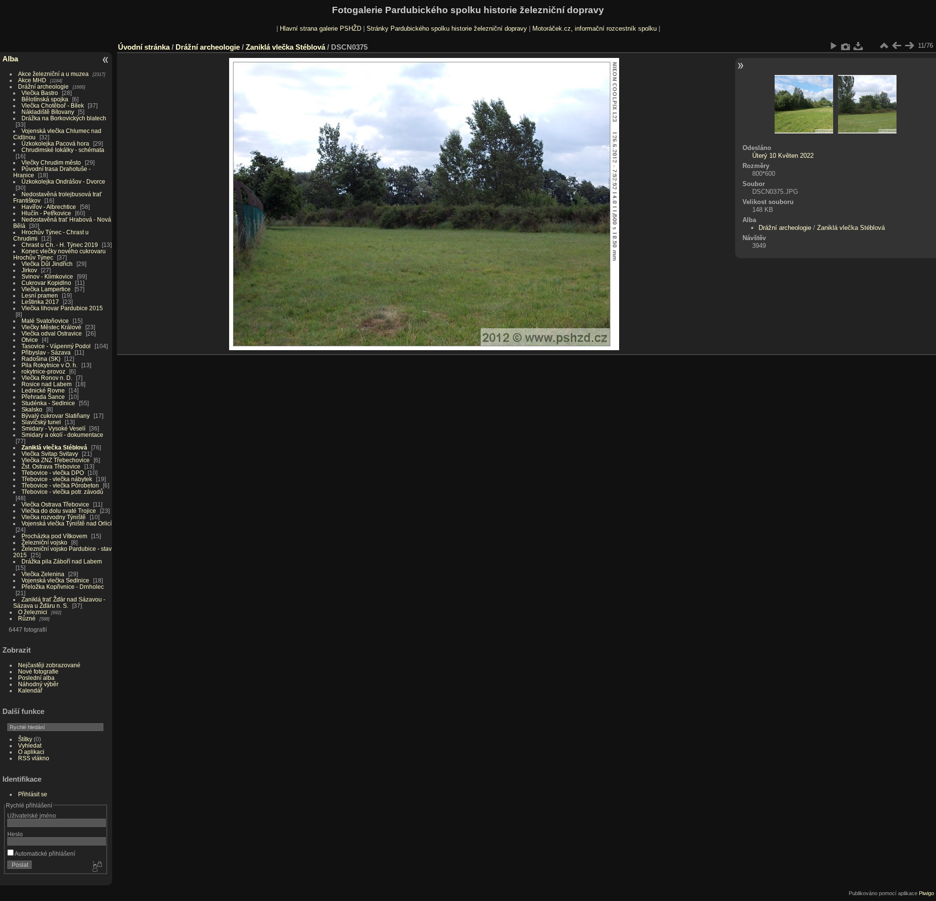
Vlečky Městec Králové (51, 327)
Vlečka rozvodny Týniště (53, 517)
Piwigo (926, 893)
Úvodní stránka (144, 47)
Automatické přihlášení (44, 853)
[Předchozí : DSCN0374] (896, 45)
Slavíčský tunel (41, 422)
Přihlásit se (32, 794)
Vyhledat (29, 745)
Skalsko (31, 409)
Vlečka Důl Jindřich (47, 264)
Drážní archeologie (43, 86)
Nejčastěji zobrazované (49, 665)
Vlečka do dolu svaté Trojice (58, 510)
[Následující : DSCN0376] (909, 45)
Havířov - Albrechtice (48, 207)
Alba (10, 59)
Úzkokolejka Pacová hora (55, 143)
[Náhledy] (884, 45)
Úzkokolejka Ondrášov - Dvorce (63, 181)
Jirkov (29, 270)
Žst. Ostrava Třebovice (50, 466)
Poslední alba (36, 678)
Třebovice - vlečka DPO (52, 472)
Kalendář (30, 690)
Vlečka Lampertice (46, 289)
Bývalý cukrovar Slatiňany (55, 416)
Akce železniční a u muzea (53, 74)
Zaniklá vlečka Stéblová (54, 447)
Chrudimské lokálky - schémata (62, 150)
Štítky (25, 739)
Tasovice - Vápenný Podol (56, 346)
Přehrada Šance (43, 397)
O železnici (32, 612)
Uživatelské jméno (31, 815)
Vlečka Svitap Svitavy (49, 453)
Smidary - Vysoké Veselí (53, 428)
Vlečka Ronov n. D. (46, 378)
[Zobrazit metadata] (845, 45)
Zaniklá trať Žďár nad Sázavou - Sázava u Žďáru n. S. (59, 602)
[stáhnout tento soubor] (858, 45)
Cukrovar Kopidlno (46, 283)
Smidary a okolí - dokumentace (62, 435)
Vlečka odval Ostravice (51, 333)
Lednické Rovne (43, 390)
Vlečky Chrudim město (51, 162)
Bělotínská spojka (44, 99)
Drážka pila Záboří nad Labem (61, 561)
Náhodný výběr (38, 684)
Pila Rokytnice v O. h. (49, 365)
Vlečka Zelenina (42, 574)
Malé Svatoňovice (45, 321)
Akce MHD (32, 80)
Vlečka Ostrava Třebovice (55, 504)
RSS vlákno (33, 758)
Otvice (29, 340)
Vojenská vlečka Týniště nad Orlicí (66, 523)
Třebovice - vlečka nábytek (56, 479)
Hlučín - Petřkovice (46, 213)
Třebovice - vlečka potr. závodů (62, 491)
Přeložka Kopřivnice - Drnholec (62, 586)
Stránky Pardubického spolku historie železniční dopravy (447, 28)
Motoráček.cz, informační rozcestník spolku (594, 28)
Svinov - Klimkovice (47, 276)
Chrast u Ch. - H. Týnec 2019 (59, 245)
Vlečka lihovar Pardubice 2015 (62, 308)
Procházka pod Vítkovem (54, 536)
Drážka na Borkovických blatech (63, 118)
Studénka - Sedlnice (48, 403)
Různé (27, 618)
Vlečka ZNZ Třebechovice (55, 460)
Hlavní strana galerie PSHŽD (320, 28)
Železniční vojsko (45, 542)
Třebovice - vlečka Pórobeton (60, 485)
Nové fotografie (38, 671)
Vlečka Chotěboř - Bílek (52, 105)
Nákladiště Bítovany (47, 112)
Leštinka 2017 (40, 302)
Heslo (15, 834)
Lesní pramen (39, 295)
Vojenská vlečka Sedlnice (55, 580)
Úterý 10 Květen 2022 (783, 155)
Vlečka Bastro (39, 93)
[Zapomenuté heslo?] (96, 867)
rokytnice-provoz (43, 371)
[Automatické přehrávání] (833, 45)
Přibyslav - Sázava (46, 352)
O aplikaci (31, 752)
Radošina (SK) (40, 359)
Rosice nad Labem (46, 384)
